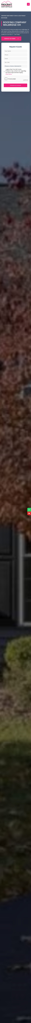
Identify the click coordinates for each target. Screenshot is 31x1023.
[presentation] (16, 79)
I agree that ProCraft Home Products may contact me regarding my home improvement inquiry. (16, 71)
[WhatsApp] (29, 510)
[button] (28, 4)
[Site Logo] (6, 4)
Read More (9, 74)
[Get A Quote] (29, 513)
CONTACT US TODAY (10, 38)
